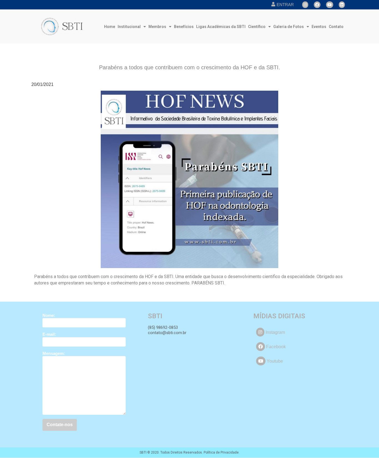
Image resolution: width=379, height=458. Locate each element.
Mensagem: (53, 353)
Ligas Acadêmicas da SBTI (221, 26)
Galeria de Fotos (288, 26)
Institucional (129, 26)
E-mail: (49, 334)
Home (109, 26)
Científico (257, 26)
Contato (336, 26)
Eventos (319, 26)
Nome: (48, 315)
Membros (157, 26)
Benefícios (184, 26)
